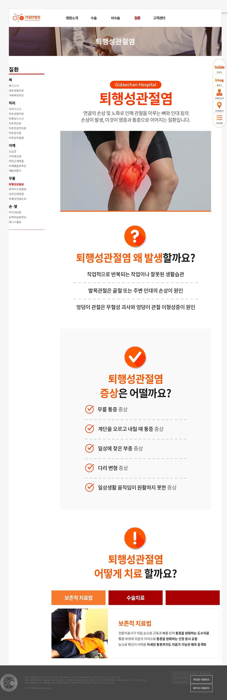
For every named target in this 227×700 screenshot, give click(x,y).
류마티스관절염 (17, 189)
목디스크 (14, 86)
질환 (137, 17)
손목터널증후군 (17, 217)
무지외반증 (15, 212)
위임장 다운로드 (201, 679)
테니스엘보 (15, 222)
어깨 (12, 145)
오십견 (12, 151)
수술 (94, 17)
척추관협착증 (16, 114)
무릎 (12, 178)
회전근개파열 (16, 161)
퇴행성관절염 (16, 184)
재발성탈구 (15, 170)
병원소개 (72, 17)
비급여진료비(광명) (180, 677)
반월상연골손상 (17, 198)
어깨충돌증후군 (17, 166)
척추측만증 (15, 123)
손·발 (13, 206)
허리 (12, 103)
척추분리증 (15, 133)
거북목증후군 (16, 95)
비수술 (115, 17)
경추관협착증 (16, 90)
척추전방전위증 (17, 128)
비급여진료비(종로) (180, 681)
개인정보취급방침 (190, 673)
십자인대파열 (16, 194)
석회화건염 (15, 156)
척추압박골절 (16, 138)
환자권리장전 (205, 673)
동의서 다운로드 (201, 688)
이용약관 (176, 673)
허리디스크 (15, 109)
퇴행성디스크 (16, 118)
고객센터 (159, 17)
